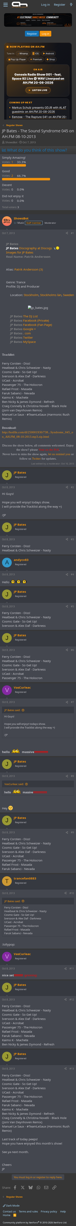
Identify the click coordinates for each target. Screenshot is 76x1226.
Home (6, 1215)
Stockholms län (50, 295)
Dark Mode (12, 1205)
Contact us (9, 1211)
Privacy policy (49, 1211)
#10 (72, 893)
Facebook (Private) (29, 320)
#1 (72, 233)
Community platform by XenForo (35, 1222)
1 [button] (8, 162)
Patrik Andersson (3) (28, 269)
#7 (72, 702)
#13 (72, 1068)
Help (63, 1211)
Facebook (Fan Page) (31, 325)
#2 (72, 487)
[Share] (67, 233)
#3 (72, 539)
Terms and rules (28, 1211)
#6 (72, 650)
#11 (72, 968)
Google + (23, 329)
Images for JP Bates (19, 252)
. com (20, 333)
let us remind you (59, 454)
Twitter (21, 337)
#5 (72, 606)
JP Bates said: (12, 710)
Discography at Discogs (35, 248)
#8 (72, 776)
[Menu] (5, 5)
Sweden (68, 295)
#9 (72, 832)
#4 (72, 574)
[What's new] (71, 4)
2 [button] (8, 176)
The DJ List (24, 316)
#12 (72, 999)
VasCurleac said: (14, 784)
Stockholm (31, 295)
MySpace (23, 342)
